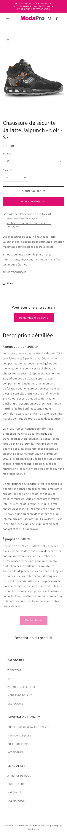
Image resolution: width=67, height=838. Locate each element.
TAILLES (7, 153)
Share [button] (10, 283)
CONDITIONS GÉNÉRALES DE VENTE (28, 727)
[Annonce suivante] (60, 6)
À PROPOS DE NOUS (19, 775)
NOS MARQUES (16, 800)
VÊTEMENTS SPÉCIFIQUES (22, 687)
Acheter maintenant (33, 201)
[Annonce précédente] (7, 6)
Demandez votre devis (33, 317)
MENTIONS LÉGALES (19, 735)
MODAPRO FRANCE (21, 825)
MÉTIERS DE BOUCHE (19, 695)
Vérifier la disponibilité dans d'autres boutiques (29, 224)
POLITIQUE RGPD (17, 744)
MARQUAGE (14, 792)
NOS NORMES (15, 752)
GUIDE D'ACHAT (16, 784)
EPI (9, 678)
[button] (7, 18)
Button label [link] (33, 620)
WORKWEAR (14, 670)
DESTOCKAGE (15, 703)
